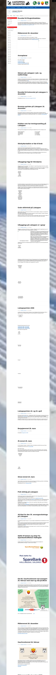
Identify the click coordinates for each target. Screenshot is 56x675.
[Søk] (53, 1)
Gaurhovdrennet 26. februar (28, 642)
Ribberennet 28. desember (28, 623)
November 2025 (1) (11, 28)
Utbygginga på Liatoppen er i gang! (31, 225)
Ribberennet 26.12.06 (35, 39)
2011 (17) (9, 54)
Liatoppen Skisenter (23, 20)
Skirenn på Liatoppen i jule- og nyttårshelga (29, 74)
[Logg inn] (55, 1)
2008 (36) (9, 59)
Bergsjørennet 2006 (25, 432)
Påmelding (19, 666)
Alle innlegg (10, 19)
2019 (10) (9, 40)
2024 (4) (9, 32)
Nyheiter (8, 7)
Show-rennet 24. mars (26, 477)
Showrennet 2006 (28, 483)
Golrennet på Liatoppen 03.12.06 (30, 98)
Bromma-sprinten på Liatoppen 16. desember (31, 107)
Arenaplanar (22, 55)
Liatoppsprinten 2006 (26, 308)
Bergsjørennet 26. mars (27, 428)
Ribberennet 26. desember (28, 33)
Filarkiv (17, 15)
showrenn (33, 499)
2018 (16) (9, 42)
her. (28, 64)
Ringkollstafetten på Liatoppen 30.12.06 (28, 24)
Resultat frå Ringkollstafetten (29, 18)
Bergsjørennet (27, 504)
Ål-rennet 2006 (31, 446)
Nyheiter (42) (10, 21)
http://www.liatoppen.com (16, 12)
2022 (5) (9, 35)
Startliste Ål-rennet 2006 (39, 498)
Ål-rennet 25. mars (25, 441)
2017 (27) (9, 44)
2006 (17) (9, 63)
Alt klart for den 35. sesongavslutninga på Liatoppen (33, 515)
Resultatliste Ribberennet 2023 (22, 633)
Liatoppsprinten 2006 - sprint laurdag (23, 326)
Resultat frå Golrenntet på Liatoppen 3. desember (33, 93)
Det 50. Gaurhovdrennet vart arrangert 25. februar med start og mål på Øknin (32, 579)
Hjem (8, 15)
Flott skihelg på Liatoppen (28, 492)
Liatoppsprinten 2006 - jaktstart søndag (24, 328)
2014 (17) (9, 49)
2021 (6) (9, 37)
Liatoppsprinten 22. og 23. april (30, 411)
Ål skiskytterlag (25, 416)
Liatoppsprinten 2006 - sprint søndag (23, 327)
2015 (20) (9, 47)
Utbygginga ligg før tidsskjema (30, 162)
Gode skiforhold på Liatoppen (29, 207)
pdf (33, 613)
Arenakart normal (20, 62)
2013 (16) (9, 51)
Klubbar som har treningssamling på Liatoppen (32, 124)
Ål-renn (28, 502)
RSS (9, 24)
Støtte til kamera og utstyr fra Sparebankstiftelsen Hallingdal (30, 537)
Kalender (21, 15)
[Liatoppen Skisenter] (28, 3)
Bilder (14, 15)
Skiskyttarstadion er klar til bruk (30, 144)
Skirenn (28, 7)
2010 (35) (9, 56)
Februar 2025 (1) (10, 30)
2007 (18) (9, 61)
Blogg (11, 15)
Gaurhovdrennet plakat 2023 (22, 665)
